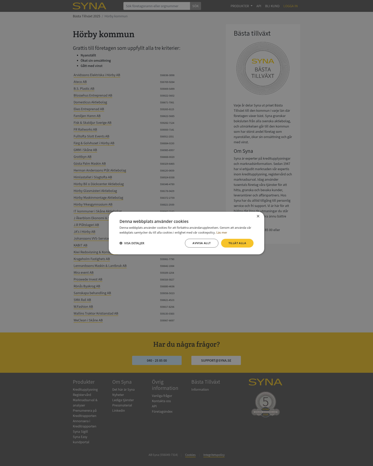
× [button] (257, 216)
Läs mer (221, 232)
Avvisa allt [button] (202, 243)
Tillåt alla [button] (237, 243)
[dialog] (186, 233)
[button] (131, 243)
